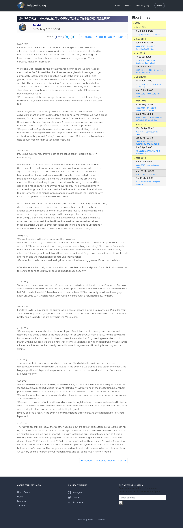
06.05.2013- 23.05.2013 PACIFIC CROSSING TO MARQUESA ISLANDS (149, 119)
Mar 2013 (140, 157)
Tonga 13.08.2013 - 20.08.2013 (148, 35)
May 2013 (140, 100)
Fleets (127, 5)
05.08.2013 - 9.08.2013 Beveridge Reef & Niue (145, 47)
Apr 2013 (140, 124)
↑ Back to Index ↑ (105, 36)
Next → (122, 36)
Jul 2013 (140, 53)
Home (117, 5)
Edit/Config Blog (142, 5)
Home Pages (23, 492)
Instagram (77, 492)
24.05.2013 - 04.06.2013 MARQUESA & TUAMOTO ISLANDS (146, 109)
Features (21, 501)
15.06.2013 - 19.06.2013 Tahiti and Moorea (148, 85)
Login (159, 5)
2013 (137, 22)
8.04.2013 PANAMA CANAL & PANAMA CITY (148, 152)
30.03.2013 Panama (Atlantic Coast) (147, 166)
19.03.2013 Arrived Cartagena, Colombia (148, 183)
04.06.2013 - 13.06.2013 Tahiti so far (148, 95)
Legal (90, 520)
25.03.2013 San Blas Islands (147, 175)
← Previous (86, 36)
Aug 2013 (140, 39)
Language (101, 520)
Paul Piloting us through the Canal (147, 133)
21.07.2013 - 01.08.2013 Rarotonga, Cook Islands (146, 62)
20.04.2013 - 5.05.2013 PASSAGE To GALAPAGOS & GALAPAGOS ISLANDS (147, 142)
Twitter (76, 497)
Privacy (81, 520)
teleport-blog (36, 5)
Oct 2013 (140, 27)
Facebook (77, 502)
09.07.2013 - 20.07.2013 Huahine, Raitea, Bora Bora (149, 71)
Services (21, 505)
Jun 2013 (140, 77)
